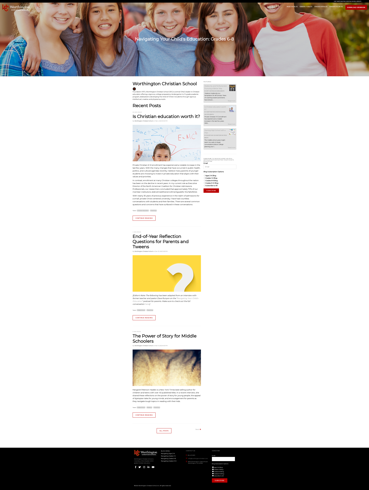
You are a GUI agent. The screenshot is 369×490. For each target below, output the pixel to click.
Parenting (153, 210)
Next (197, 429)
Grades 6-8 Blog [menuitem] (320, 6)
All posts (164, 431)
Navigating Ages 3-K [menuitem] (167, 453)
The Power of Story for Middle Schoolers (165, 338)
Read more (231, 101)
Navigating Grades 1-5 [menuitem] (167, 456)
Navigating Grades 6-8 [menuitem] (167, 458)
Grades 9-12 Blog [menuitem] (336, 6)
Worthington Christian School (144, 121)
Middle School (141, 310)
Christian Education (142, 210)
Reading (149, 407)
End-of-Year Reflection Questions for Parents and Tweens (161, 241)
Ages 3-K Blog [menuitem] (292, 6)
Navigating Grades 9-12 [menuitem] (167, 461)
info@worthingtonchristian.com (198, 458)
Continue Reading (144, 218)
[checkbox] (220, 180)
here (147, 304)
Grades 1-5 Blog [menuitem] (306, 6)
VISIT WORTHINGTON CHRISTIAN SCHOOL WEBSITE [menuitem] (347, 1)
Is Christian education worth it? (166, 116)
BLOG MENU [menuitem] (165, 451)
